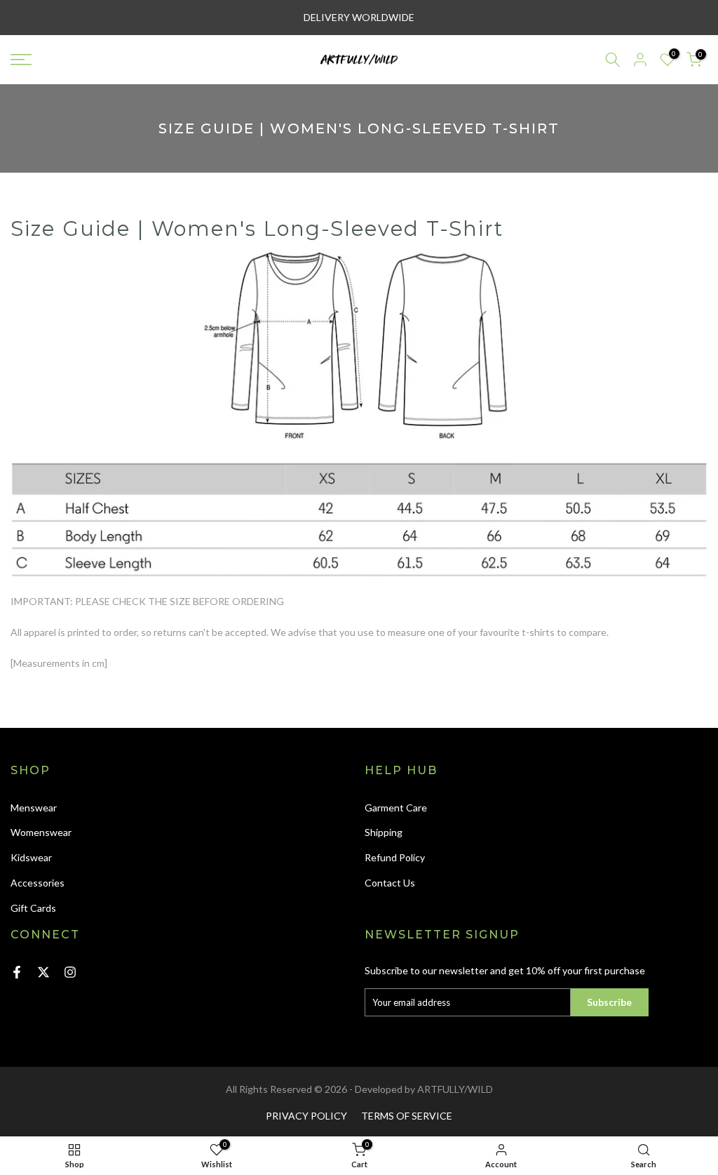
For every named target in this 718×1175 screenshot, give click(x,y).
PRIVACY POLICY (306, 1116)
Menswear (34, 808)
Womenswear (41, 832)
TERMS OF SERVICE (406, 1116)
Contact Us (390, 883)
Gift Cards (33, 908)
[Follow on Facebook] (17, 972)
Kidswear (31, 857)
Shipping (383, 832)
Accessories (38, 883)
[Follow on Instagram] (70, 972)
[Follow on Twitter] (43, 972)
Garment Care (396, 808)
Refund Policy (395, 857)
